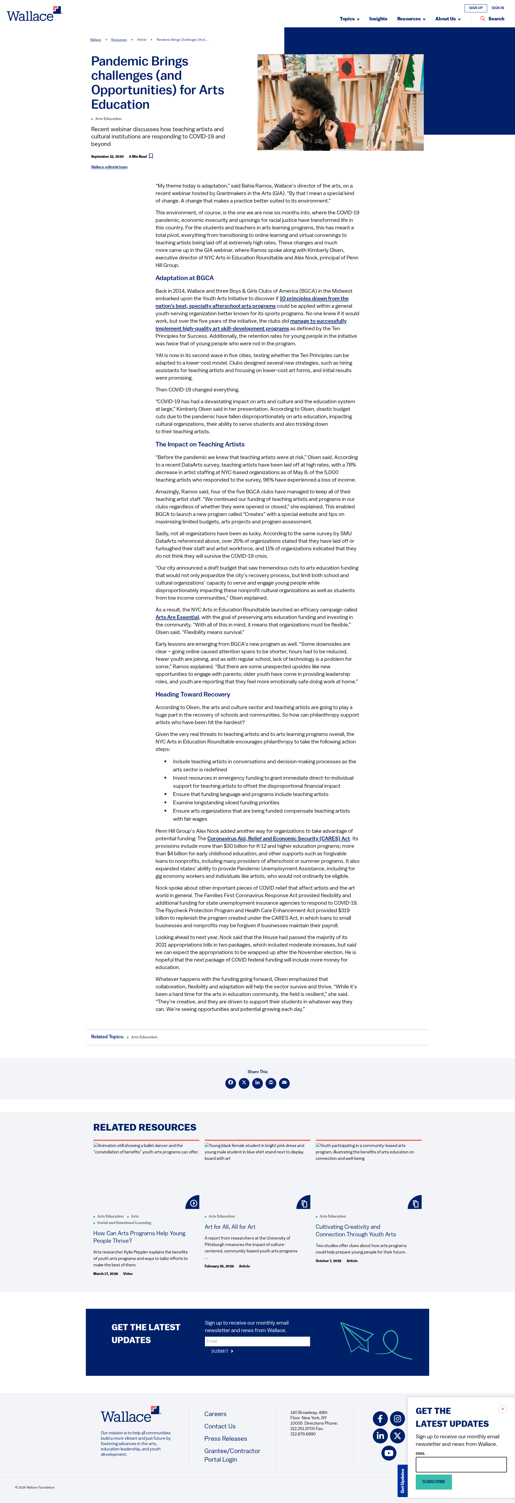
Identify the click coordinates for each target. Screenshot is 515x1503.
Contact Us (220, 1427)
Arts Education (108, 119)
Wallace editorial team (109, 167)
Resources (119, 40)
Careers (215, 1414)
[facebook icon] (380, 1418)
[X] (244, 1083)
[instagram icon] (397, 1418)
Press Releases (225, 1439)
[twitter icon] (397, 1435)
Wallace (95, 40)
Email (420, 1454)
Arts (135, 1217)
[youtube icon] (388, 1453)
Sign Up (476, 8)
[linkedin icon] (380, 1435)
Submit (220, 1352)
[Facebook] (230, 1083)
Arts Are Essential (177, 617)
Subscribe (434, 1482)
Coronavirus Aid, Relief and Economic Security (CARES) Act (278, 839)
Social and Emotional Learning (124, 1223)
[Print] (271, 1083)
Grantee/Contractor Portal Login (232, 1455)
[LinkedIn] (257, 1083)
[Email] (284, 1083)
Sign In (498, 8)
